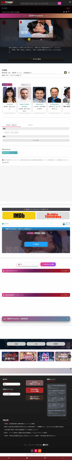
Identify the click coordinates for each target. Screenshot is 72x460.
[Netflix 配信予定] (45, 356)
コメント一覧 (63, 418)
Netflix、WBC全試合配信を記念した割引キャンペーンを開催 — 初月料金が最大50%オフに (30, 436)
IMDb (36, 454)
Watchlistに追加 (48, 264)
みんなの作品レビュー (34, 383)
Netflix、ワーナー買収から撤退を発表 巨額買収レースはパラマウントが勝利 (25, 433)
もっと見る (64, 271)
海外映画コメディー (42, 160)
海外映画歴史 (5, 162)
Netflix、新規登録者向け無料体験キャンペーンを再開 (19, 424)
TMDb (33, 454)
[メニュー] (70, 2)
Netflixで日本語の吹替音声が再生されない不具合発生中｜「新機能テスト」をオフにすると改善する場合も (34, 426)
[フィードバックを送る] (64, 11)
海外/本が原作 (27, 160)
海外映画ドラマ (52, 160)
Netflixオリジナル (11, 160)
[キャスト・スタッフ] (11, 125)
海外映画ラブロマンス (63, 160)
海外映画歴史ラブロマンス (10, 152)
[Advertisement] (36, 184)
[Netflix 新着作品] (10, 356)
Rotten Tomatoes (42, 454)
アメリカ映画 (20, 160)
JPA (5, 160)
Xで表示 (36, 244)
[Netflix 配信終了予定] (28, 356)
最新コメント (51, 379)
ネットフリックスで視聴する (36, 59)
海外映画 (34, 160)
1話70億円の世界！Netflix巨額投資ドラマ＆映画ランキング (21, 429)
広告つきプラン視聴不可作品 (34, 397)
